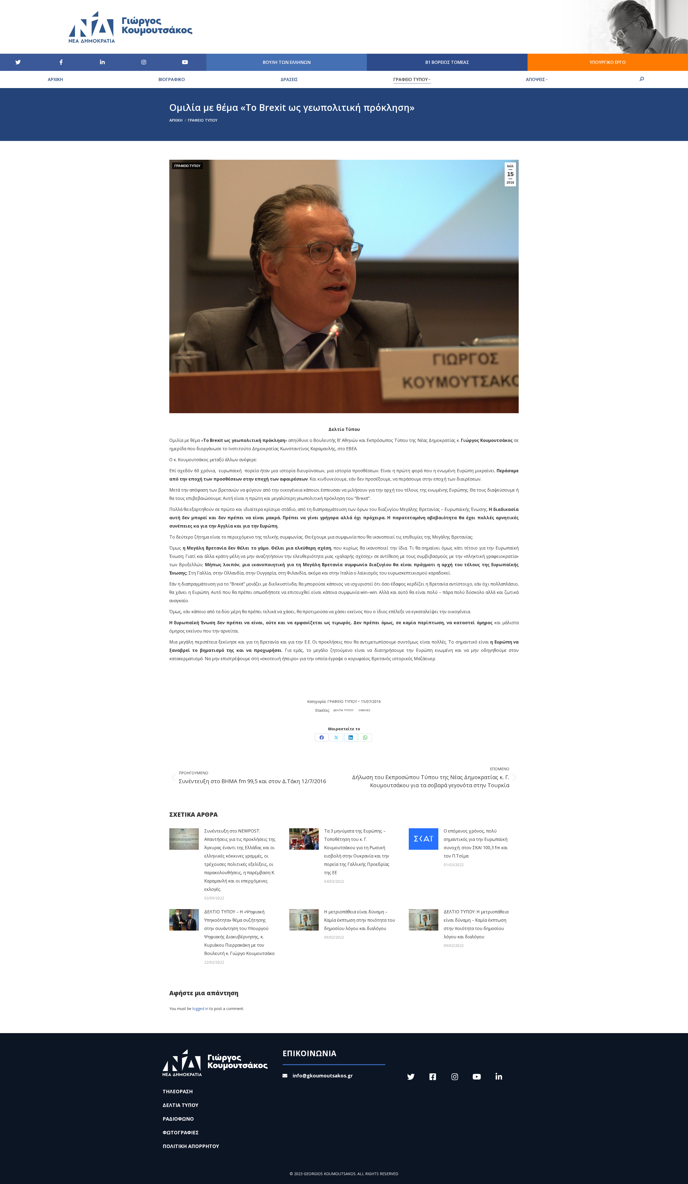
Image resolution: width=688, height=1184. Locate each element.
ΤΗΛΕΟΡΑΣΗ (178, 1091)
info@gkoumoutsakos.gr (323, 1075)
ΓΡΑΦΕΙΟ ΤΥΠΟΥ (187, 166)
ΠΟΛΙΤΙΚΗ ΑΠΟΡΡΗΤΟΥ (191, 1146)
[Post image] (184, 839)
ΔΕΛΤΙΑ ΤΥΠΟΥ (343, 710)
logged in (200, 1008)
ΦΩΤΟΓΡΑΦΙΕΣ (181, 1132)
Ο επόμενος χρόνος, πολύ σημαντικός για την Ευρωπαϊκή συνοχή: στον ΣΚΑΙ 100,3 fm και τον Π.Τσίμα (476, 843)
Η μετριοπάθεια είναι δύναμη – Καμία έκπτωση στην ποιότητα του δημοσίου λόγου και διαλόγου (359, 920)
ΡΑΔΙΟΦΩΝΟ (178, 1119)
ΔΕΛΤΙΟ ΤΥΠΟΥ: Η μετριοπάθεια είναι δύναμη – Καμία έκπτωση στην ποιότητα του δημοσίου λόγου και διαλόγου (476, 924)
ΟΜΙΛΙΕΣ (364, 710)
